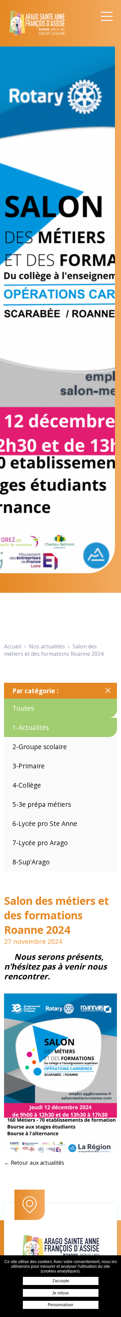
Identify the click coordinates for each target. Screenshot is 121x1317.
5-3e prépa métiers (41, 804)
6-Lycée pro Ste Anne (44, 823)
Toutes (23, 708)
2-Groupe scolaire (39, 746)
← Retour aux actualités (34, 1162)
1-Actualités (30, 727)
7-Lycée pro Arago (40, 842)
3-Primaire (28, 765)
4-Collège (26, 785)
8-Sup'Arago (31, 861)
